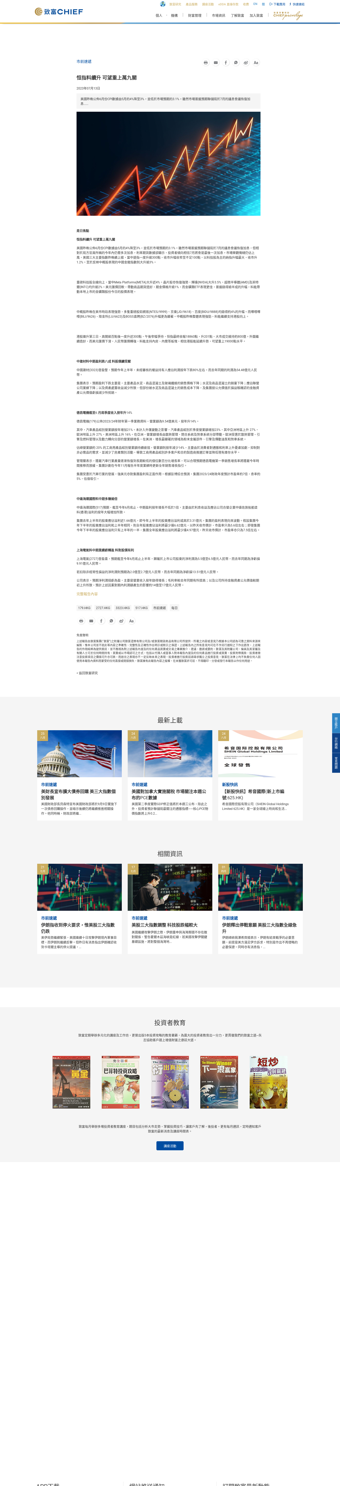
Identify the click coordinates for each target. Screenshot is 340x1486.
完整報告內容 (87, 594)
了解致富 (237, 16)
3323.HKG (123, 608)
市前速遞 (159, 608)
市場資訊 (218, 16)
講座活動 (170, 1146)
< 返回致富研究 (87, 673)
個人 (159, 16)
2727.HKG (103, 608)
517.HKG (141, 608)
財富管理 (194, 16)
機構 (174, 16)
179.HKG (84, 608)
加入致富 (256, 16)
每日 (174, 608)
